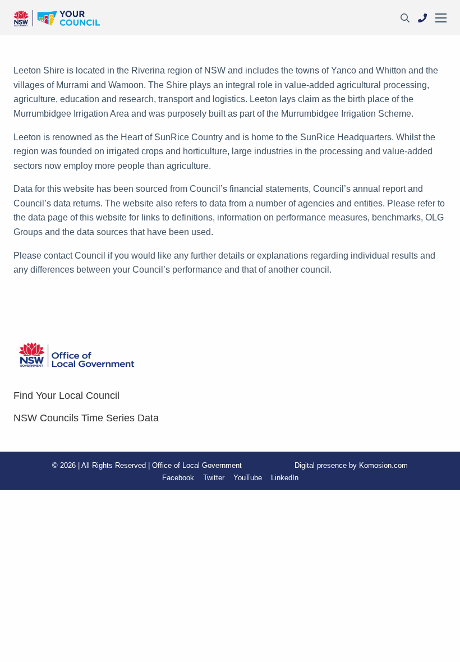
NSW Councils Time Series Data (86, 418)
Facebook (178, 477)
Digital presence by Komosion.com (351, 465)
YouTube (247, 477)
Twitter (213, 477)
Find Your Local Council (66, 395)
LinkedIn (284, 477)
